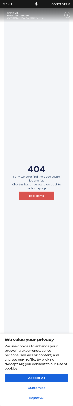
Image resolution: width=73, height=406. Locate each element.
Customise (36, 387)
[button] (7, 4)
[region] (36, 369)
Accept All (36, 377)
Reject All (36, 397)
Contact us (60, 4)
